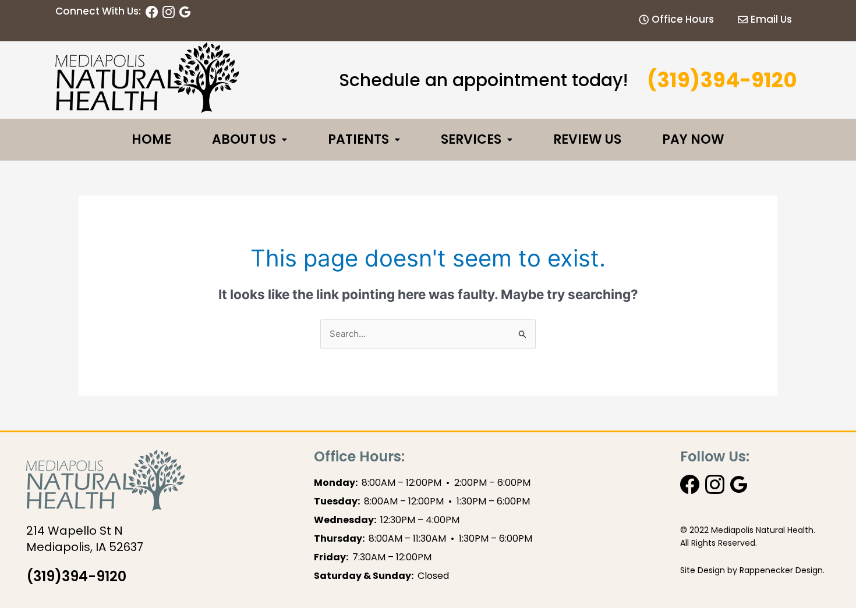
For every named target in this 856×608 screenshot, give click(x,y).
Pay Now (693, 139)
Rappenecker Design (781, 570)
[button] (249, 140)
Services (471, 139)
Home (151, 139)
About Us (244, 139)
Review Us (587, 139)
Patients (358, 139)
